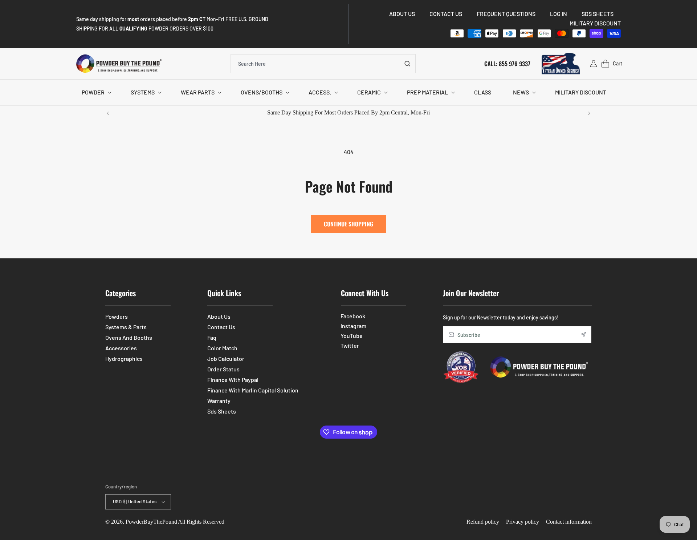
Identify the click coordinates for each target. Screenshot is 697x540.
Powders (116, 316)
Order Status (223, 369)
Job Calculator (225, 358)
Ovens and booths (128, 337)
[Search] (407, 64)
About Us (219, 316)
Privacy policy (522, 522)
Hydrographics (124, 358)
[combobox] (323, 64)
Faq (211, 337)
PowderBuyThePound (151, 522)
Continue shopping (348, 223)
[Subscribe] (583, 334)
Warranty (219, 400)
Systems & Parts (126, 326)
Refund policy (482, 522)
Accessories (121, 347)
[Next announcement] (589, 113)
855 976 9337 (514, 63)
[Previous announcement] (108, 113)
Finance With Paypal (232, 379)
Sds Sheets (221, 411)
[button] (95, 92)
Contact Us (221, 326)
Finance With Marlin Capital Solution (252, 390)
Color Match (222, 347)
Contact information (569, 522)
